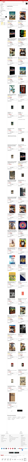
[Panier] (26, 1)
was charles (9, 419)
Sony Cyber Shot (22, 459)
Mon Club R (2, 441)
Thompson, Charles (20, 145)
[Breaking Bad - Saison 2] (12, 15)
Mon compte (2, 436)
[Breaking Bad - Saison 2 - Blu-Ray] (22, 70)
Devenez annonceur (23, 442)
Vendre (2, 439)
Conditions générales (23, 437)
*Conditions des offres (23, 438)
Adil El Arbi (20, 21)
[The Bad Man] (12, 107)
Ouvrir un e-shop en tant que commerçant (13, 437)
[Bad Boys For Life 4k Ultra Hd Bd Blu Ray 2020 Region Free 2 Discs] (22, 209)
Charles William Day (10, 181)
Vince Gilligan (20, 95)
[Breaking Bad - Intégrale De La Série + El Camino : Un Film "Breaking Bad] (22, 33)
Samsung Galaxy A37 (3, 459)
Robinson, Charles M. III (10, 370)
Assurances (22, 445)
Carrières (22, 436)
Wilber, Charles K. (10, 299)
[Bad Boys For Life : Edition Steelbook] (22, 243)
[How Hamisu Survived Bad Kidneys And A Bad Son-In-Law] (22, 259)
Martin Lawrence (14, 316)
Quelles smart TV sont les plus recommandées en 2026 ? (25, 459)
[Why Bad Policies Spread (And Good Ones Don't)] (12, 259)
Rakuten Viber (11, 455)
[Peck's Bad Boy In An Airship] (12, 123)
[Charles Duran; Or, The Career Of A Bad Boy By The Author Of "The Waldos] (12, 139)
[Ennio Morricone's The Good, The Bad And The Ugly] (22, 293)
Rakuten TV (9, 455)
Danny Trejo (13, 352)
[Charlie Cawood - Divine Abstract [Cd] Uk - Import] (22, 225)
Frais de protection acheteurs (12, 438)
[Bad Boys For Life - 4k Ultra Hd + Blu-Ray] (22, 52)
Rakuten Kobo (6, 455)
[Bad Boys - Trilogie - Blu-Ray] (22, 310)
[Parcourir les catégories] (1, 1)
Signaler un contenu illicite (12, 439)
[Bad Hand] (12, 364)
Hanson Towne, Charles (20, 282)
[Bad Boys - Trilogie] (12, 52)
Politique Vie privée (23, 439)
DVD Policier (13, 214)
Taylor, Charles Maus (20, 197)
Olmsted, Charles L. (20, 386)
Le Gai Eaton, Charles (20, 370)
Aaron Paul (24, 95)
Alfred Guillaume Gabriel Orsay (11, 198)
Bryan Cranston (10, 21)
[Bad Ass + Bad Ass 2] (22, 347)
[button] (25, 0)
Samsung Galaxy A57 (5, 459)
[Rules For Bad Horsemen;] (22, 139)
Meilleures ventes (25, 9)
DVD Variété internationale (21, 334)
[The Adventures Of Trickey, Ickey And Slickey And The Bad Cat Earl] (12, 276)
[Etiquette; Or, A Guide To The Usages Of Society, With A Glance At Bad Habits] (12, 156)
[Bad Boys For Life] (22, 15)
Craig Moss (9, 231)
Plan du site (10, 440)
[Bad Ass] (12, 347)
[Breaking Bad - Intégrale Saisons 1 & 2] (12, 89)
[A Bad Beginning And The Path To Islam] (22, 364)
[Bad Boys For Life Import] (12, 209)
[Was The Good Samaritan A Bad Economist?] (12, 293)
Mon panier (2, 437)
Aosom (18, 459)
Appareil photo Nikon (10, 459)
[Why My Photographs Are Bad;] (22, 192)
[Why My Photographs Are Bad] (12, 381)
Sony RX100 (20, 459)
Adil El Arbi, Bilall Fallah (21, 248)
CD (22, 231)
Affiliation (22, 441)
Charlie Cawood (20, 231)
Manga (15, 198)
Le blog (10, 441)
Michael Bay (9, 316)
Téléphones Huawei (15, 459)
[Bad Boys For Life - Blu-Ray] (12, 329)
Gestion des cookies (23, 440)
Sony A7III (12, 459)
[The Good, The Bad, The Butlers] (22, 381)
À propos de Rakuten (19, 455)
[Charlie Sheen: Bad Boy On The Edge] (22, 329)
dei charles (13, 419)
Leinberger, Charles (20, 299)
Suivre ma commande (3, 440)
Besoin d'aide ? (10, 436)
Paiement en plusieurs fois (4, 438)
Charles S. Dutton (14, 231)
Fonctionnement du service (24, 444)
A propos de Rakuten (23, 443)
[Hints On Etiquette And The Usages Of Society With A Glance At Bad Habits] (12, 175)
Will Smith (24, 21)
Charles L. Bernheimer (10, 403)
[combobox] (12, 3)
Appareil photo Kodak (8, 459)
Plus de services (15, 455)
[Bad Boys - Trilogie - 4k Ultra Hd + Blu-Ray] (12, 310)
